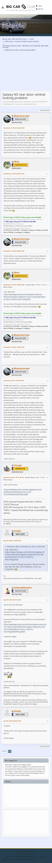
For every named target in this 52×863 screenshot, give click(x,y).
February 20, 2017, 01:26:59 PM (13, 380)
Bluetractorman (22, 116)
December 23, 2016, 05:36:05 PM (13, 128)
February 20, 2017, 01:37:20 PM (13, 477)
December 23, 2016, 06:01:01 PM (13, 174)
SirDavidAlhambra (23, 587)
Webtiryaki (30, 854)
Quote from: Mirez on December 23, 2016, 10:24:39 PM (26, 546)
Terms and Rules (25, 852)
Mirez (16, 161)
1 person (6, 459)
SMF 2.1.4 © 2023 (11, 857)
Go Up (4, 751)
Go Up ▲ (34, 852)
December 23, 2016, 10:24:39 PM (13, 285)
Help (16, 852)
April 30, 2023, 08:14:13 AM (12, 600)
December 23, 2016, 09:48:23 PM (13, 251)
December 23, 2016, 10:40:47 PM (13, 347)
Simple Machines (23, 857)
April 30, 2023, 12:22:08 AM (12, 541)
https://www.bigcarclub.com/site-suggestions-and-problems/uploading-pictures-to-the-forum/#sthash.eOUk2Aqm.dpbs (23, 491)
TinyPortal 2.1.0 (32, 857)
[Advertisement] (26, 795)
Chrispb (18, 465)
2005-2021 (42, 857)
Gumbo (17, 531)
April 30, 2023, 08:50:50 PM (12, 721)
